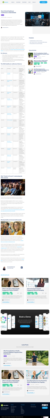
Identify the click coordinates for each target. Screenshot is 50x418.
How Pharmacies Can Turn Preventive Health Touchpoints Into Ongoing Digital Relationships (41, 69)
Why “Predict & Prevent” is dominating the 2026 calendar (38, 42)
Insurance (35, 56)
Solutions (12, 404)
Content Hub (22, 404)
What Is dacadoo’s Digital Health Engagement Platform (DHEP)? (41, 61)
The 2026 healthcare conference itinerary (36, 40)
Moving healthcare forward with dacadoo (36, 43)
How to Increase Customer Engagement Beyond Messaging (35, 289)
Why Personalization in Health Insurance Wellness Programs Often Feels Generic (41, 54)
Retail (34, 72)
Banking (11, 292)
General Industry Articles (5, 292)
